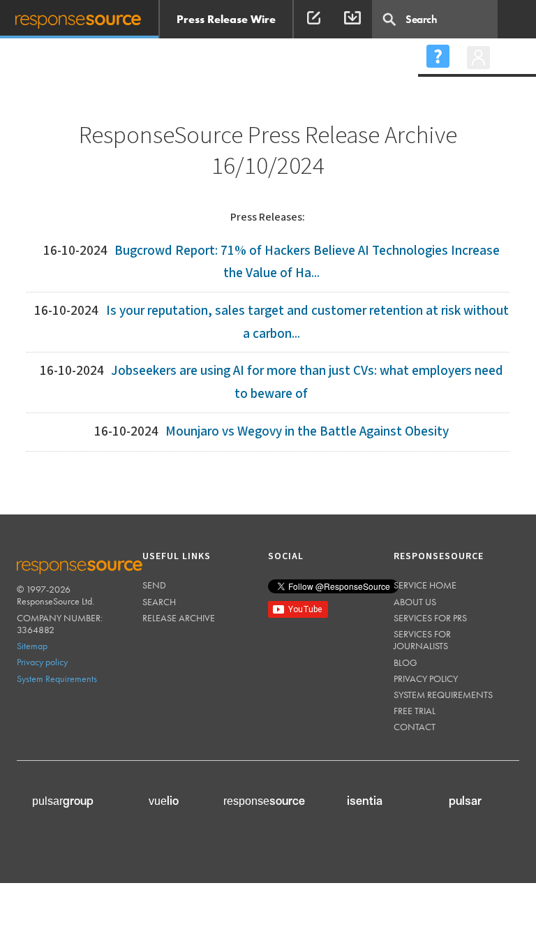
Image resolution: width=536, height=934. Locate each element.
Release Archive (178, 617)
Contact (415, 726)
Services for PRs (430, 617)
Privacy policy (42, 661)
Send (154, 585)
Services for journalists (422, 640)
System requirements (443, 694)
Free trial (415, 710)
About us (415, 601)
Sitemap (32, 645)
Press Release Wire (226, 19)
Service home (425, 585)
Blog (405, 662)
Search (159, 601)
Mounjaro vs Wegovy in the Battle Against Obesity (307, 431)
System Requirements (57, 678)
